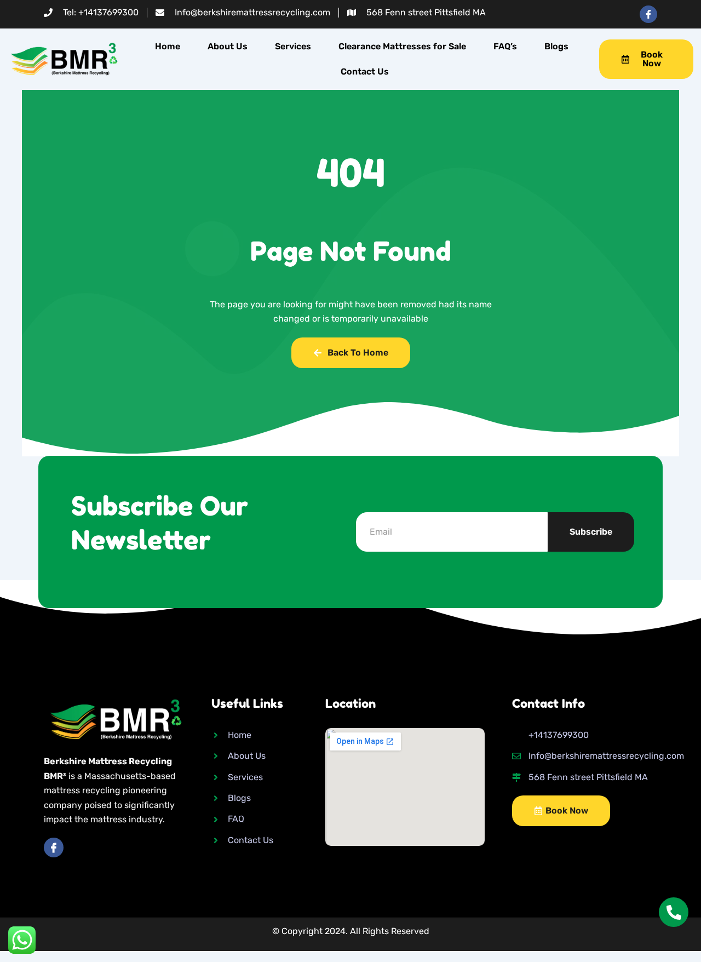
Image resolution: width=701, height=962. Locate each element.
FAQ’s (505, 46)
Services (293, 46)
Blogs (556, 46)
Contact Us (365, 71)
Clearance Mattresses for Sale (402, 46)
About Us (228, 46)
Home (167, 46)
